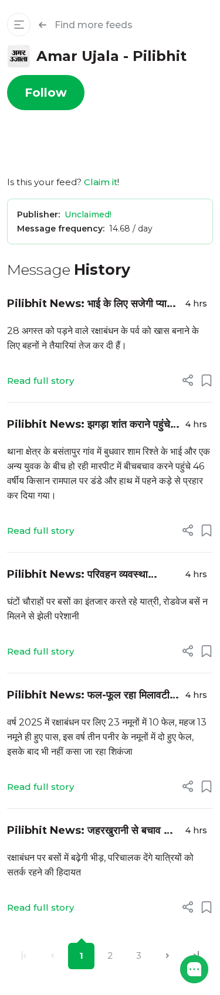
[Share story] (187, 380)
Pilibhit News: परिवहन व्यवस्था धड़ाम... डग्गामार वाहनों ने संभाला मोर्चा (78, 575)
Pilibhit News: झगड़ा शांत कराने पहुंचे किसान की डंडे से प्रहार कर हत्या (88, 425)
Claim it (100, 182)
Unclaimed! (88, 214)
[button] (194, 969)
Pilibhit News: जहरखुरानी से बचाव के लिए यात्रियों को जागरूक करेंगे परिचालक (89, 831)
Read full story (40, 380)
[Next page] (167, 956)
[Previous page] (52, 956)
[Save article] (206, 380)
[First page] (24, 956)
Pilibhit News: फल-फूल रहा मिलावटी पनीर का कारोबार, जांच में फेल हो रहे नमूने (88, 696)
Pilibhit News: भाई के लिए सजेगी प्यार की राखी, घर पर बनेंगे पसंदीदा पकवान (89, 304)
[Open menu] (19, 24)
